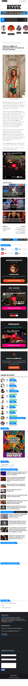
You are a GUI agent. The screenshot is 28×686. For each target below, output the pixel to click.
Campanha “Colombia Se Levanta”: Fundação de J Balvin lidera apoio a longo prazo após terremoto (17, 537)
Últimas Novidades (7, 512)
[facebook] (20, 1)
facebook (15, 239)
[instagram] (25, 1)
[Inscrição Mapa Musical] (14, 14)
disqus (25, 239)
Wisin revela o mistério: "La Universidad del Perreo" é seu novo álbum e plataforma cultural (18, 516)
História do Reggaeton (6, 607)
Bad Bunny (6, 190)
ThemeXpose (16, 677)
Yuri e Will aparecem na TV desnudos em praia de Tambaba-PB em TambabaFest (16, 485)
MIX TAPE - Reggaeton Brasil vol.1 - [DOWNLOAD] (14, 490)
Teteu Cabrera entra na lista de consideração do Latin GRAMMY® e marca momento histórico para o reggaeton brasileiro (13, 206)
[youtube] (23, 1)
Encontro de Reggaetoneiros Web (9, 603)
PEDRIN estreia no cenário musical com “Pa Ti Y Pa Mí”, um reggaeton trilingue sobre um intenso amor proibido (17, 473)
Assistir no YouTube (13, 345)
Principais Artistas (20, 512)
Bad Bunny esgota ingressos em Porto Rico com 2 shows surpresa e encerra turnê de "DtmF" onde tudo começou (13, 194)
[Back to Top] (17, 675)
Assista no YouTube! (14, 308)
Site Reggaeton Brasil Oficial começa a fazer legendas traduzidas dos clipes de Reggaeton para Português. (17, 502)
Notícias (10, 42)
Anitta (7, 42)
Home (4, 42)
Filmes (3, 605)
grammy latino (6, 202)
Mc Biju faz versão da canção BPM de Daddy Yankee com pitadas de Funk (17, 495)
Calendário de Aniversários (14, 280)
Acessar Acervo (14, 367)
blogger (20, 239)
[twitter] (21, 1)
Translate (11, 466)
